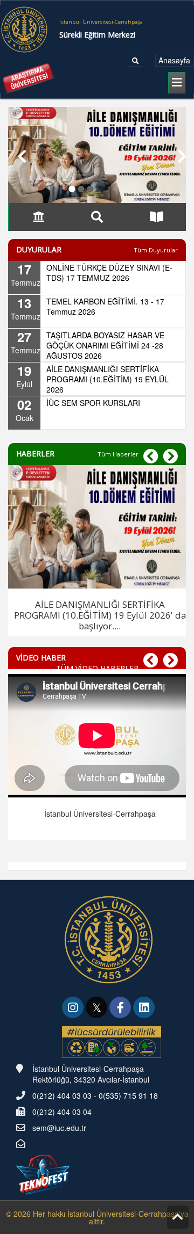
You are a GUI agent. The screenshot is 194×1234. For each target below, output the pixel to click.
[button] (17, 154)
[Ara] (135, 60)
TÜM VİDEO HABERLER (97, 668)
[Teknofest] (44, 1173)
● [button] (72, 187)
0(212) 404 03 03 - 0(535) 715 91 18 (95, 1095)
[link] (74, 1008)
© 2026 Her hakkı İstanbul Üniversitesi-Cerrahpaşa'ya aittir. (97, 1217)
